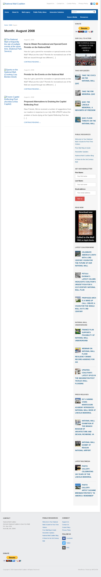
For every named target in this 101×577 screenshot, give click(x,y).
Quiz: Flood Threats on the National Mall (89, 121)
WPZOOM (95, 569)
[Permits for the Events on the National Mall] (13, 73)
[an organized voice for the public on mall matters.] (14, 4)
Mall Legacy (26, 12)
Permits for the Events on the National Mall (44, 74)
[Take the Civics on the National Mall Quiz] (78, 77)
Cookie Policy (71, 3)
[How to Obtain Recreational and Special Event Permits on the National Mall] (13, 45)
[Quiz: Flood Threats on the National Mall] (78, 119)
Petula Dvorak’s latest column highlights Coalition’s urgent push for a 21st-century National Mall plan (85, 282)
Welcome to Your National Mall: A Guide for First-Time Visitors (84, 141)
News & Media (72, 17)
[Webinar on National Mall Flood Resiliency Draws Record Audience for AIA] (78, 350)
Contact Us (60, 3)
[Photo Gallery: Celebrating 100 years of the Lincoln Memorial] (78, 467)
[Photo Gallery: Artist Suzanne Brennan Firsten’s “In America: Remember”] (78, 486)
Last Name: (79, 181)
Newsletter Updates (81, 152)
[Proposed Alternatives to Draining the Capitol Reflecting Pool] (13, 100)
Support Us (50, 3)
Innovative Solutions (57, 12)
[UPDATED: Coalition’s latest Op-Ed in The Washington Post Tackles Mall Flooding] (78, 371)
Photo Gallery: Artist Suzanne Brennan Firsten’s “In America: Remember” (85, 490)
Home (7, 12)
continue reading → (32, 62)
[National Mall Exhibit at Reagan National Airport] (78, 443)
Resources (84, 17)
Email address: (80, 189)
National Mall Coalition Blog (84, 156)
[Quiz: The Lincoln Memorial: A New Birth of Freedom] (78, 103)
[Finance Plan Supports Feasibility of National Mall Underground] (78, 331)
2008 (10, 25)
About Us (15, 12)
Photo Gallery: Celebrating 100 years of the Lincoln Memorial (84, 471)
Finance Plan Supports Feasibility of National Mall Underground (85, 335)
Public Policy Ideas (40, 12)
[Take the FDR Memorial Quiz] (78, 93)
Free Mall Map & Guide (83, 148)
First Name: (79, 172)
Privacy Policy (83, 3)
